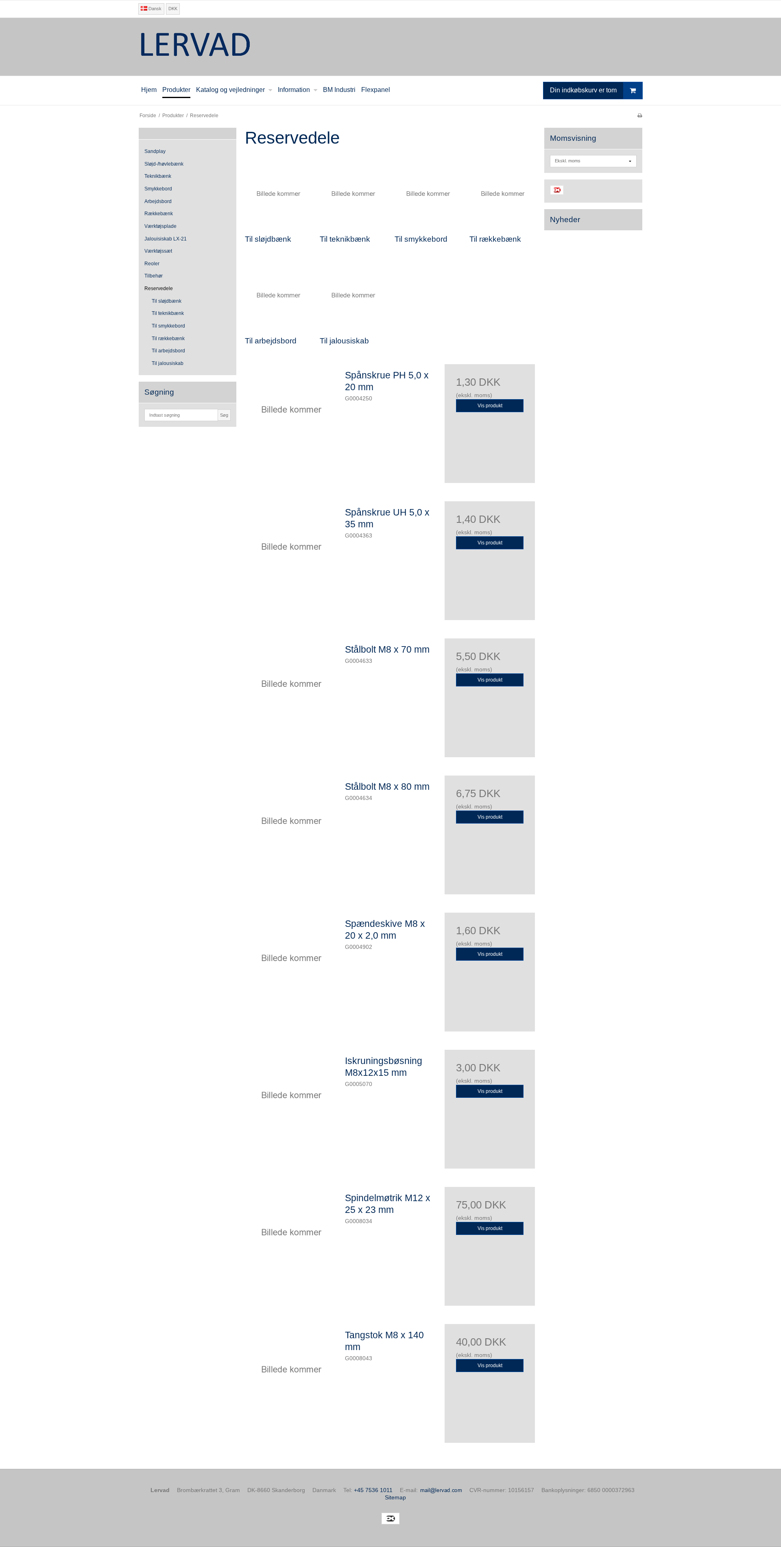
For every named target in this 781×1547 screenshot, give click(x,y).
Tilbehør (153, 276)
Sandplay (155, 151)
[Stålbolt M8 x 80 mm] (290, 820)
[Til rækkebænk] (502, 193)
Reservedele (158, 288)
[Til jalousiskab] (353, 295)
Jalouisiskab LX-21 (165, 239)
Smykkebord (158, 189)
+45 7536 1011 (373, 1490)
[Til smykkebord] (428, 193)
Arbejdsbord (158, 201)
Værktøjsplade (160, 226)
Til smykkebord (168, 326)
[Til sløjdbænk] (278, 193)
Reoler (151, 264)
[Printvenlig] (640, 115)
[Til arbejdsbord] (278, 295)
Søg (224, 415)
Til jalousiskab (167, 363)
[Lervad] (390, 46)
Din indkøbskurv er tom (583, 90)
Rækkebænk (158, 213)
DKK (172, 8)
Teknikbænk (157, 176)
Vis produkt (490, 406)
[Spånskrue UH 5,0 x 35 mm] (290, 546)
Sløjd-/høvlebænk (163, 164)
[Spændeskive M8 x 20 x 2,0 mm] (290, 957)
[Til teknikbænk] (353, 193)
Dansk (154, 8)
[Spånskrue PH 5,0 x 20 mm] (290, 409)
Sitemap (395, 1497)
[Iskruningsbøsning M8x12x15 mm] (290, 1095)
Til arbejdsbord (168, 351)
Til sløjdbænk (166, 301)
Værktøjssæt (158, 251)
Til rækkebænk (168, 338)
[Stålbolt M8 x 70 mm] (290, 683)
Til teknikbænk (168, 313)
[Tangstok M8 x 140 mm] (290, 1369)
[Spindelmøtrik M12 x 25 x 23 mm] (290, 1232)
